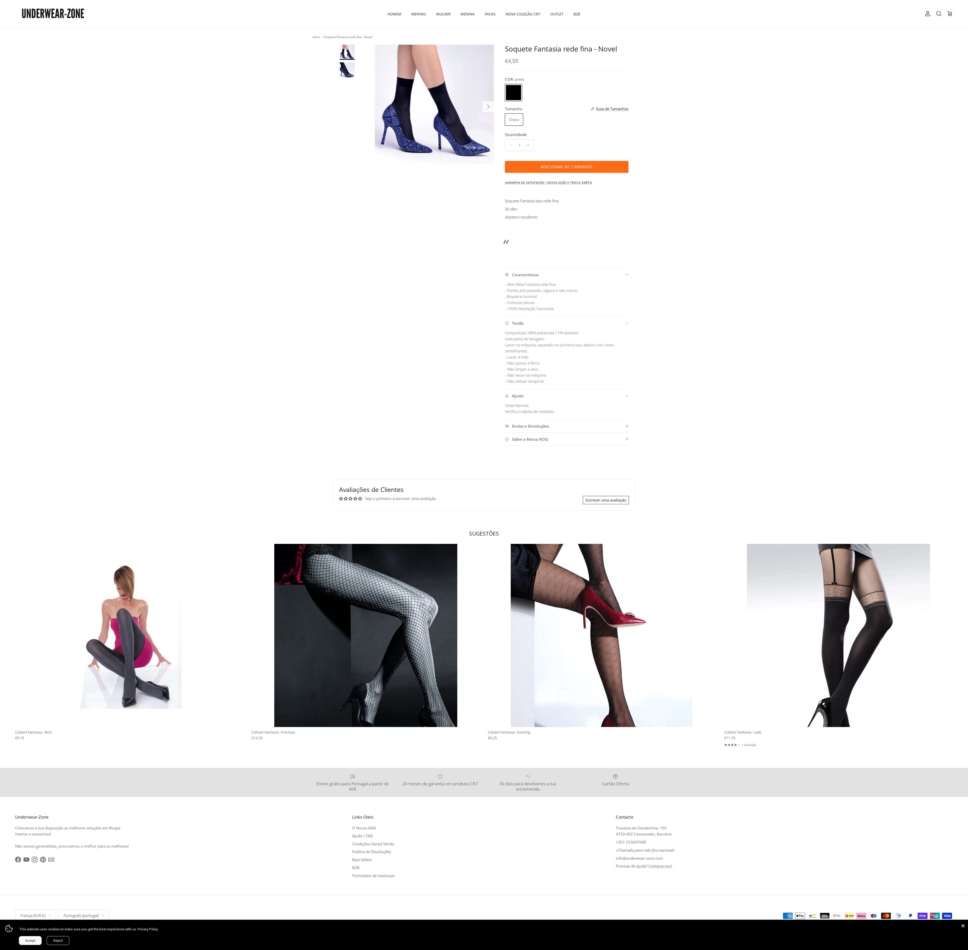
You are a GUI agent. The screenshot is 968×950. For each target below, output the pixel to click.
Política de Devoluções (371, 851)
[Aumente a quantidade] (529, 145)
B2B (576, 14)
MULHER (443, 14)
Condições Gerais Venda (373, 843)
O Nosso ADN (364, 827)
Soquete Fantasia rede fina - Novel (348, 37)
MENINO (418, 14)
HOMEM (394, 14)
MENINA (468, 14)
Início (316, 37)
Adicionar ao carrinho (567, 166)
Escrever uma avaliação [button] (606, 499)
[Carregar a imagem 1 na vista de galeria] (434, 104)
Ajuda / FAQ (362, 835)
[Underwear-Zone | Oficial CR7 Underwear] (53, 14)
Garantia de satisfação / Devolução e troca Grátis (548, 182)
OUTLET (556, 14)
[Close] (962, 924)
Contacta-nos (659, 866)
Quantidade (516, 134)
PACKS (490, 14)
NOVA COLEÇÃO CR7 (523, 14)
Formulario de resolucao (373, 875)
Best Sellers (362, 859)
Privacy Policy (148, 929)
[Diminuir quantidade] (509, 145)
